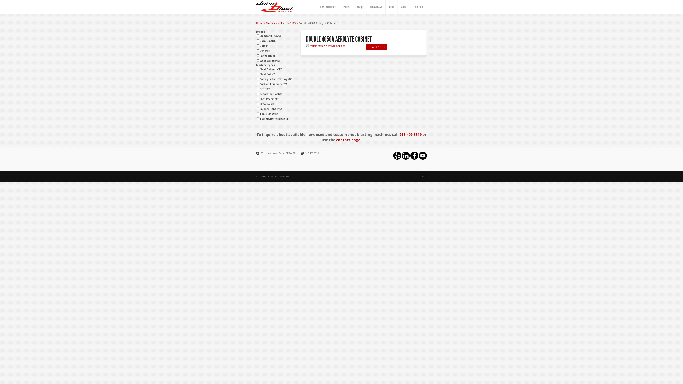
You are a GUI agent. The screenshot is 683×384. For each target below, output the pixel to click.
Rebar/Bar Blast (271, 94)
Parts (346, 7)
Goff (264, 45)
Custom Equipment (273, 84)
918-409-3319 (410, 134)
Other (265, 50)
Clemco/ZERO (288, 23)
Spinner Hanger (271, 109)
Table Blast (269, 114)
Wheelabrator (270, 60)
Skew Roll (267, 104)
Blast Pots (267, 74)
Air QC (360, 7)
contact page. (348, 139)
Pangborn (267, 55)
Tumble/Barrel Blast (274, 119)
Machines (271, 23)
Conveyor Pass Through (276, 79)
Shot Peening (269, 99)
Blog (391, 7)
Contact (419, 7)
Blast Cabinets (271, 69)
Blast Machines (328, 7)
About (404, 7)
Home (259, 23)
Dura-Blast (376, 7)
